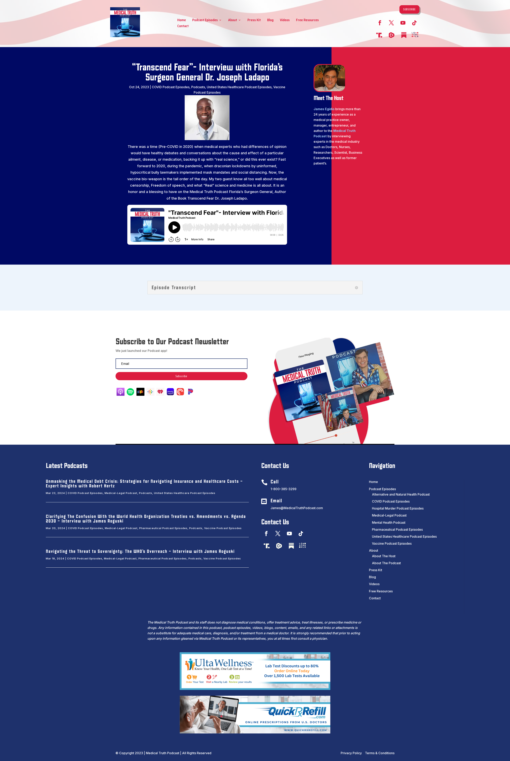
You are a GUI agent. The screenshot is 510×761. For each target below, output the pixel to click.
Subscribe (409, 9)
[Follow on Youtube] (403, 23)
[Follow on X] (391, 23)
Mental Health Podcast (388, 522)
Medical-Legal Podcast (121, 493)
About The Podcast (386, 563)
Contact (183, 27)
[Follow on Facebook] (380, 23)
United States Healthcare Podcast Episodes (239, 87)
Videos (285, 21)
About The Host (383, 556)
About (232, 21)
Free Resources (307, 21)
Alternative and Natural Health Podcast (401, 494)
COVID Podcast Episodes (170, 87)
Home (181, 21)
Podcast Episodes (205, 21)
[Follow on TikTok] (414, 23)
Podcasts (198, 87)
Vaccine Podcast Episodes (223, 528)
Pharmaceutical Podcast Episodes (163, 528)
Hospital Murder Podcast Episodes (398, 508)
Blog (270, 21)
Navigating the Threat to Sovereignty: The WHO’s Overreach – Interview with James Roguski (140, 551)
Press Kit (254, 21)
